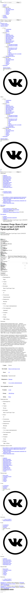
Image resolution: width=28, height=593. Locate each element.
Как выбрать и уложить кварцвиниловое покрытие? (14, 197)
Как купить (8, 8)
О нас (4, 5)
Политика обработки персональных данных (12, 583)
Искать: (2, 2)
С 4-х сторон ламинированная (15, 382)
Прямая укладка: (2, 266)
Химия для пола (6, 186)
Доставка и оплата (10, 9)
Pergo (9, 396)
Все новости (3, 214)
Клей (9, 50)
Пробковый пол (9, 42)
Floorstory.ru (3, 582)
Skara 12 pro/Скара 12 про (14, 368)
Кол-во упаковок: (3, 254)
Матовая (10, 379)
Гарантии (8, 10)
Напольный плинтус (10, 56)
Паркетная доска (9, 35)
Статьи (7, 14)
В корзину (3, 273)
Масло (9, 52)
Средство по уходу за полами (14, 53)
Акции (4, 15)
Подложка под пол (7, 184)
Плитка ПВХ (9, 39)
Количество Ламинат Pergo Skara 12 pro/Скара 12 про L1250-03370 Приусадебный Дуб (17, 257)
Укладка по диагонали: (3, 269)
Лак (9, 51)
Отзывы (5, 16)
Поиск (18, 2)
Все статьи (3, 205)
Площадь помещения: (3, 263)
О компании (8, 29)
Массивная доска (9, 38)
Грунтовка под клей (12, 47)
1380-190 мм (11, 393)
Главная (5, 216)
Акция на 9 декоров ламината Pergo (11, 212)
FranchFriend (6, 584)
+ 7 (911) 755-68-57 (5, 24)
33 (9, 372)
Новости (8, 12)
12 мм (9, 389)
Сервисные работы (7, 192)
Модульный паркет (10, 40)
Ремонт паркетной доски (8, 203)
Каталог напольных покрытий (10, 217)
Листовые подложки (13, 44)
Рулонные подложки (13, 45)
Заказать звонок (4, 25)
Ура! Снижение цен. (7, 208)
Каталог (5, 4)
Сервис (7, 11)
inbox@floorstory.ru (7, 520)
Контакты (5, 17)
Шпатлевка (10, 54)
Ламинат (8, 33)
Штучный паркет (9, 37)
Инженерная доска (10, 36)
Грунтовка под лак (12, 49)
